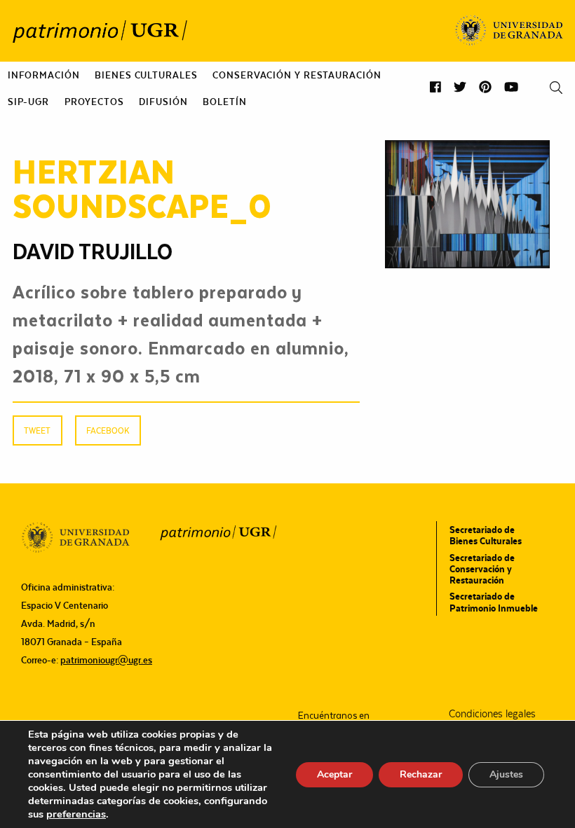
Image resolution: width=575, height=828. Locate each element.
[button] (435, 87)
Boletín (224, 101)
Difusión (163, 101)
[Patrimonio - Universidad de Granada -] (99, 31)
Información (44, 75)
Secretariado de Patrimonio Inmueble (493, 602)
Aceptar (334, 774)
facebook (107, 430)
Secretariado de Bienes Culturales (485, 535)
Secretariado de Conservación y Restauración (482, 569)
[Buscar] (556, 88)
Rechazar (421, 774)
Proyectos (94, 101)
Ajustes (506, 774)
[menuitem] (44, 75)
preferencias (76, 814)
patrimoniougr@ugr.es (106, 659)
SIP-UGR (28, 101)
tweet (37, 430)
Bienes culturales (146, 75)
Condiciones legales (492, 714)
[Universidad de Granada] (509, 31)
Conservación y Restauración (296, 75)
